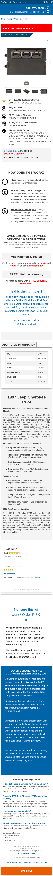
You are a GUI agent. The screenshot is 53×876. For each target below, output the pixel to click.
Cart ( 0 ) (49, 2)
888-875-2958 (35, 8)
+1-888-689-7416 (36, 12)
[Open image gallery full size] (48, 40)
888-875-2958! (28, 324)
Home (3, 19)
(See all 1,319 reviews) (13, 556)
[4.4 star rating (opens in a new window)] (15, 553)
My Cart (44, 862)
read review (35, 577)
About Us (27, 862)
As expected (9, 574)
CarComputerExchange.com (13, 2)
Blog (7, 862)
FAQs (36, 862)
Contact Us (16, 862)
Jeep (10, 19)
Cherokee (18, 19)
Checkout (26, 870)
